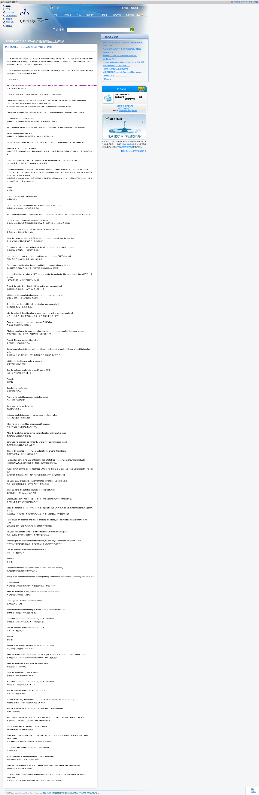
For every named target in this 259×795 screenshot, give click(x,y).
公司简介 (67, 15)
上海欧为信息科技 (128, 144)
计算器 (8, 6)
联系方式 (117, 15)
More (134, 110)
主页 (56, 15)
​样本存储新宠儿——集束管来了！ (116, 66)
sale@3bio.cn (125, 110)
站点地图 (134, 8)
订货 (131, 106)
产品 (79, 15)
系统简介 (125, 151)
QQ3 (129, 108)
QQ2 (125, 108)
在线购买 (132, 151)
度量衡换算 (10, 22)
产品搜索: (58, 29)
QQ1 (120, 108)
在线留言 (120, 106)
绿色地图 (9, 26)
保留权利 (56, 793)
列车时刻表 (10, 12)
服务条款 (47, 793)
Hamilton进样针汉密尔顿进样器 (115, 69)
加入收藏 (125, 8)
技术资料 (90, 15)
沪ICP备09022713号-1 (89, 793)
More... (107, 79)
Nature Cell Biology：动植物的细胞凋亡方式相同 (240, 2)
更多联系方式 (141, 151)
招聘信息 (130, 15)
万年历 (8, 9)
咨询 (127, 106)
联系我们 (65, 793)
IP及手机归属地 (11, 15)
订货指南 (103, 15)
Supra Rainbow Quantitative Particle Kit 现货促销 (123, 62)
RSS (138, 15)
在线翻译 (9, 19)
